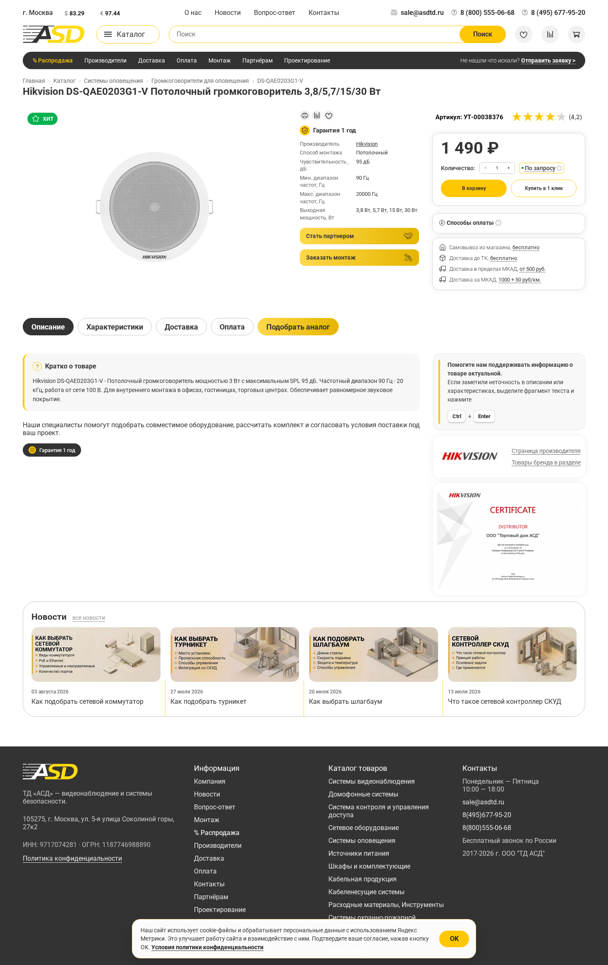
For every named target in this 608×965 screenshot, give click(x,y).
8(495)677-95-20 (486, 815)
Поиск (482, 34)
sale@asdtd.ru (422, 13)
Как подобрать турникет (208, 701)
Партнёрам (257, 60)
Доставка (151, 60)
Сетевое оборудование (363, 828)
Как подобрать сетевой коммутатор (87, 701)
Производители (105, 60)
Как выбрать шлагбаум (345, 701)
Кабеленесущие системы (366, 892)
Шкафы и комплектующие (369, 866)
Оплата (187, 60)
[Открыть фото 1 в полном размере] (155, 207)
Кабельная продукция (362, 879)
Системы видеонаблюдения (371, 781)
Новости (228, 13)
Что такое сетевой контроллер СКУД (504, 701)
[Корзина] (576, 34)
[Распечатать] (305, 115)
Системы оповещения (361, 841)
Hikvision (367, 144)
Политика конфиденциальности (72, 858)
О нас (192, 13)
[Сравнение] (550, 34)
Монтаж (219, 60)
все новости (88, 617)
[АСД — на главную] (54, 34)
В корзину (474, 188)
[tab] (48, 326)
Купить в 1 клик (544, 188)
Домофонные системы (363, 794)
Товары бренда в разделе (546, 462)
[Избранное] (523, 34)
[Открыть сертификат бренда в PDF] (509, 538)
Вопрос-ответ (274, 13)
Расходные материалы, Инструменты (386, 905)
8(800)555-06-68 (486, 828)
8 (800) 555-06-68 (487, 13)
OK (454, 939)
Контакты (324, 13)
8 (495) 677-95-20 (558, 13)
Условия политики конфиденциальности (207, 947)
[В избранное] (329, 115)
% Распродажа (53, 60)
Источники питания (358, 853)
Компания (209, 781)
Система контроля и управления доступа (378, 811)
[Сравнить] (317, 115)
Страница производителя (546, 451)
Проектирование (307, 60)
